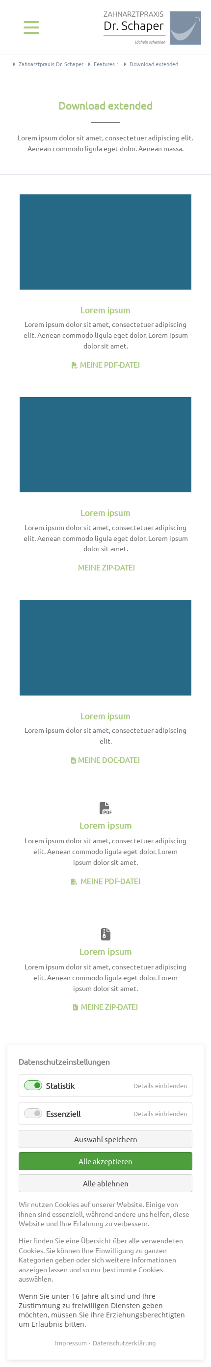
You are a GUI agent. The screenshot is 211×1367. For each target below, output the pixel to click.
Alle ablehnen (106, 1183)
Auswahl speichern (105, 1139)
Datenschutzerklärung (124, 1343)
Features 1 (106, 64)
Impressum (71, 1343)
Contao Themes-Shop (152, 27)
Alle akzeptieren (105, 1161)
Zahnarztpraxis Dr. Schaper (51, 64)
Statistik (60, 1085)
